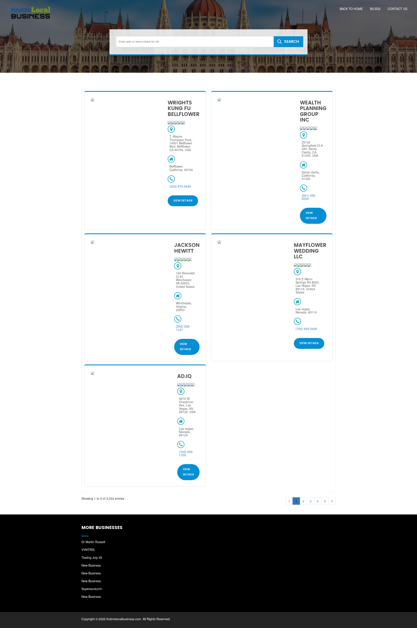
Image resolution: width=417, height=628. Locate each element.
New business (91, 565)
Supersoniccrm (91, 589)
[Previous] (289, 501)
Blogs (375, 9)
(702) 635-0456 (306, 328)
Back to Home (351, 9)
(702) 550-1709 (186, 453)
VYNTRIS (87, 549)
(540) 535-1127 (183, 328)
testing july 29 (91, 557)
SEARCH (291, 41)
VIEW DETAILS (182, 200)
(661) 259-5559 (309, 197)
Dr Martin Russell (93, 542)
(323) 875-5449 (180, 186)
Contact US (397, 9)
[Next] (332, 501)
